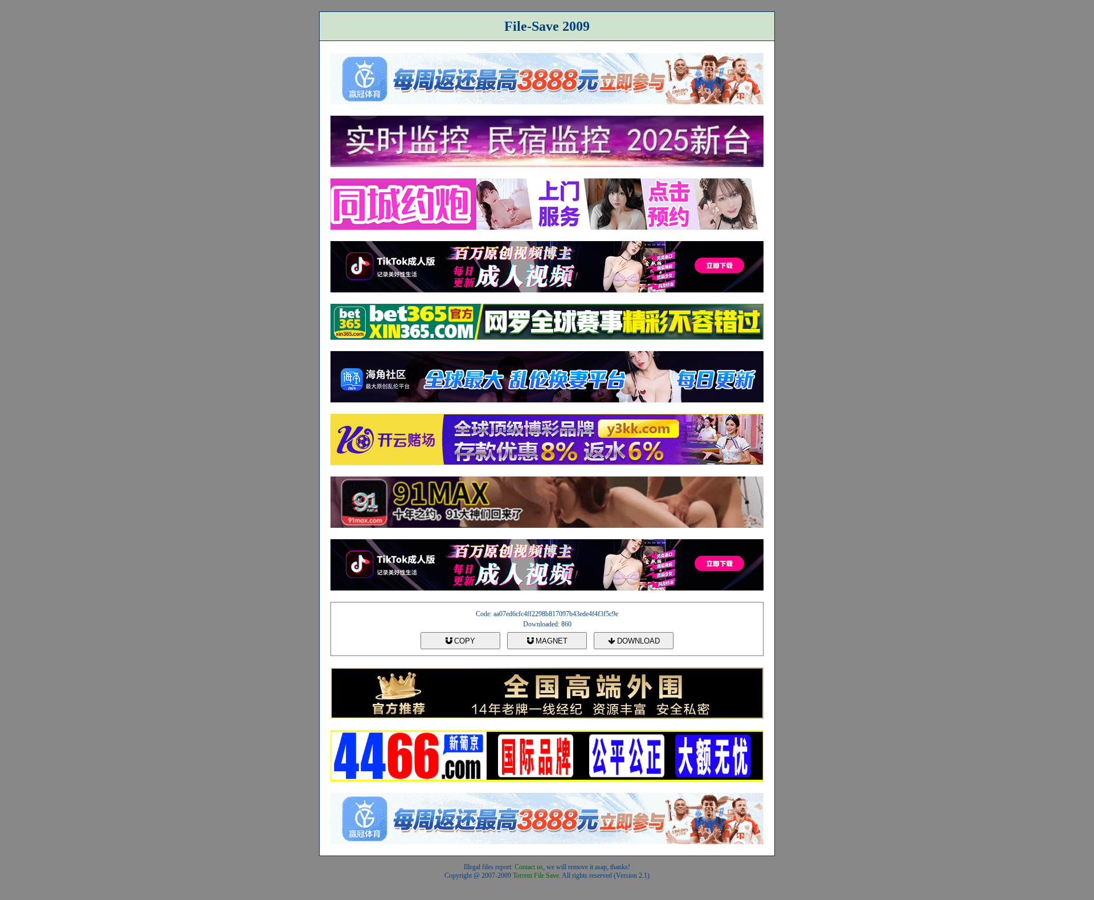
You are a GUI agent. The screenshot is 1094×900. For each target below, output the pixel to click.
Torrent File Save (536, 875)
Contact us (529, 867)
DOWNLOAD (637, 641)
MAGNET (550, 641)
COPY (463, 641)
